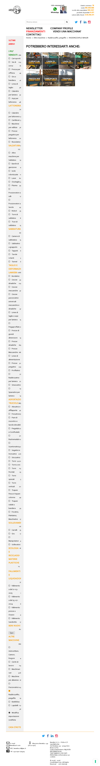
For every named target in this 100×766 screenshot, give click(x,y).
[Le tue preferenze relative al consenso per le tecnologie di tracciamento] (95, 761)
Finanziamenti (35, 31)
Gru (13, 534)
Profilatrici (15, 370)
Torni (13, 461)
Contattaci (33, 34)
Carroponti (15, 58)
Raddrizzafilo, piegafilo (14, 696)
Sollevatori (15, 544)
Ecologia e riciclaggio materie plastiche (15, 555)
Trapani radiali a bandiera (13, 504)
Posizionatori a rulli (15, 194)
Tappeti (14, 251)
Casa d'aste (15, 727)
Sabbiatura (15, 229)
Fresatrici (15, 414)
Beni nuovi (14, 625)
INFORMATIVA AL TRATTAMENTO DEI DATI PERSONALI (58, 753)
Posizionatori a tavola (15, 205)
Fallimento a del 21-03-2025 (14, 589)
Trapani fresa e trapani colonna (14, 493)
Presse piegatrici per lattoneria (14, 134)
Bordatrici (15, 276)
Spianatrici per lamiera (14, 394)
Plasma (14, 185)
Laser (13, 178)
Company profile (61, 28)
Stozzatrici (15, 457)
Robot (14, 211)
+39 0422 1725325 (19, 751)
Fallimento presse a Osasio (14, 611)
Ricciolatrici (15, 142)
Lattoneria (15, 105)
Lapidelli (14, 705)
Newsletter (34, 28)
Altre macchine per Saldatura (14, 156)
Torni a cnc (15, 465)
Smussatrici (16, 385)
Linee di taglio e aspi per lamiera (13, 316)
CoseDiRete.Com (56, 762)
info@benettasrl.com (13, 745)
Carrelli (14, 530)
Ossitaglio (15, 182)
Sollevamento (17, 523)
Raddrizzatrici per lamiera (14, 379)
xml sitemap (62, 764)
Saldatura (14, 145)
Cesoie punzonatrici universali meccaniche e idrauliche (14, 301)
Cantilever (15, 120)
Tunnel (14, 262)
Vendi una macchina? (67, 31)
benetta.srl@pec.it (20, 748)
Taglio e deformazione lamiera (17, 269)
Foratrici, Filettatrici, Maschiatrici (14, 515)
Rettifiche (15, 702)
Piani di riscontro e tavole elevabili (15, 421)
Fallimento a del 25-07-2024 (14, 600)
